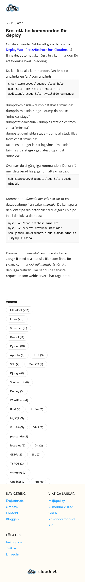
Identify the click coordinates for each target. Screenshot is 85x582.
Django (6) (17, 373)
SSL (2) (35, 454)
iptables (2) (17, 445)
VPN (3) (38, 427)
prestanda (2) (19, 436)
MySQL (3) (17, 418)
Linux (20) (16, 319)
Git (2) (39, 445)
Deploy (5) (16, 391)
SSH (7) (14, 364)
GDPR (52, 513)
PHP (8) (38, 355)
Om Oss (12, 507)
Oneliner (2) (17, 481)
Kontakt (12, 513)
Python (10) (17, 346)
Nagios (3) (36, 409)
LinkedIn (12, 554)
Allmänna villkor (60, 507)
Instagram (14, 542)
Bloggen (12, 519)
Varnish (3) (17, 427)
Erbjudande (15, 500)
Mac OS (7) (36, 364)
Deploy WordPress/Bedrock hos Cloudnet (37, 50)
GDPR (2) (16, 454)
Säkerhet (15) (18, 328)
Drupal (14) (17, 337)
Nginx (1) (40, 481)
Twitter (11, 548)
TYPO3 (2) (17, 463)
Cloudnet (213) (19, 310)
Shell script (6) (19, 382)
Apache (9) (17, 355)
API (51, 525)
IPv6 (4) (15, 409)
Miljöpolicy (56, 500)
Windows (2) (18, 472)
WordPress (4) (19, 400)
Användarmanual (61, 519)
